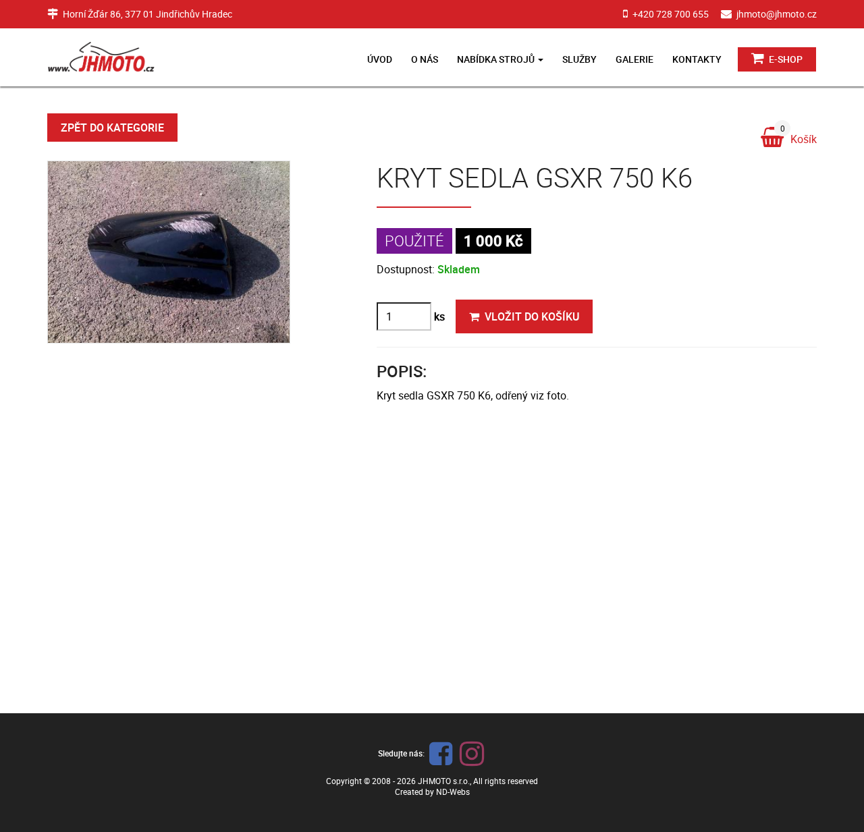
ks (439, 316)
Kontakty (697, 59)
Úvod (379, 59)
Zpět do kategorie (112, 127)
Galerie (634, 59)
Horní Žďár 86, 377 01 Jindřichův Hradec (147, 13)
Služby (579, 59)
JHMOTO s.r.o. (444, 780)
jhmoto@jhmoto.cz (776, 13)
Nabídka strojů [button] (497, 59)
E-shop (785, 59)
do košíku (532, 316)
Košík (798, 136)
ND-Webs (453, 791)
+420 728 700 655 (670, 13)
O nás (424, 59)
